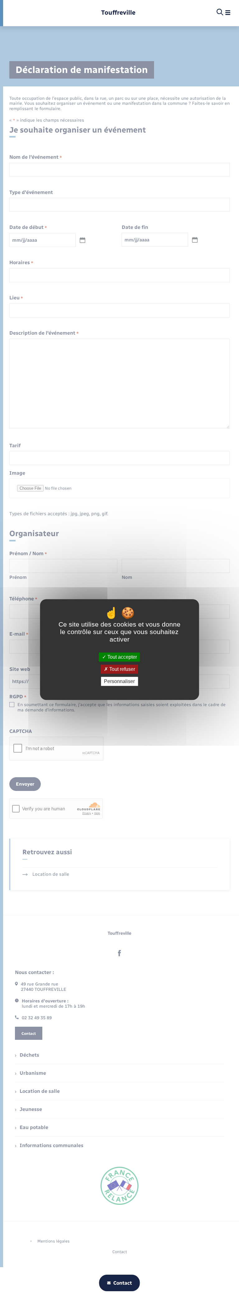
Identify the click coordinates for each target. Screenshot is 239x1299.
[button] (120, 109)
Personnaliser (119, 681)
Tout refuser (121, 669)
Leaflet (121, 149)
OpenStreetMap (137, 149)
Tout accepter (121, 657)
